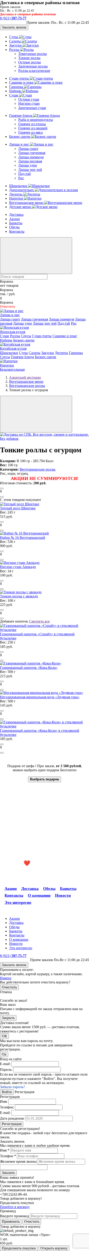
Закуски (16, 45)
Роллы (14, 50)
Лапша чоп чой (30, 170)
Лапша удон (27, 165)
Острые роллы (29, 62)
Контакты (16, 231)
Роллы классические (34, 71)
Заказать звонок (14, 27)
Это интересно (18, 902)
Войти (7, 1092)
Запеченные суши (32, 108)
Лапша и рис (19, 144)
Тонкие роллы (29, 58)
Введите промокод (14, 1216)
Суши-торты (19, 78)
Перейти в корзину (15, 1207)
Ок (4, 1054)
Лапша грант (28, 149)
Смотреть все (39, 621)
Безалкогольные (12, 369)
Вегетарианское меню (26, 203)
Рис (21, 178)
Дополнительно (22, 190)
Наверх (5, 978)
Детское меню (20, 207)
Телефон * (8, 1156)
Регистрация (11, 1124)
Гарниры (16, 87)
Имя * (4, 1150)
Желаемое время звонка (18, 1161)
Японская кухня (12, 332)
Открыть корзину (54, 1248)
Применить (11, 1221)
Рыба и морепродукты (35, 120)
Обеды (14, 227)
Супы (14, 37)
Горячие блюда (21, 115)
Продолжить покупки (19, 1248)
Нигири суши (29, 103)
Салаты (15, 41)
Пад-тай (24, 174)
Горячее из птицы (32, 124)
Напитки (16, 198)
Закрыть (8, 1018)
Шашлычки (18, 186)
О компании (39, 895)
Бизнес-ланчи (20, 136)
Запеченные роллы (33, 66)
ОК (4, 1036)
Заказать (8, 1173)
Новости (63, 895)
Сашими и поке (21, 82)
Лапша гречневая (31, 153)
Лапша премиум (31, 157)
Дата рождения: (12, 1118)
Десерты (16, 194)
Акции (14, 219)
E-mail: (5, 1064)
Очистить (9, 987)
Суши (14, 95)
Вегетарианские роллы (37, 469)
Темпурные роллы (32, 54)
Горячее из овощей (32, 128)
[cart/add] (2, 488)
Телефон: (7, 1107)
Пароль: (6, 1069)
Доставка (16, 214)
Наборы (15, 91)
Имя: (4, 1101)
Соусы (26, 336)
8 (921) (13, 18)
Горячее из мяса (30, 132)
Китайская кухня (13, 348)
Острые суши (28, 99)
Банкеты (15, 223)
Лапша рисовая (30, 161)
